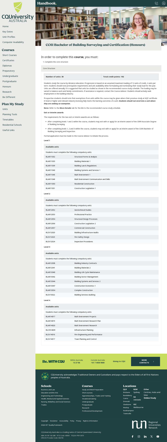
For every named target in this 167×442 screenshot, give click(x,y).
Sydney (137, 392)
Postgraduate (9, 81)
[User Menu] (164, 3)
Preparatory (8, 70)
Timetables (8, 119)
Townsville (127, 413)
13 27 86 (76, 362)
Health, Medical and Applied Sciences (55, 399)
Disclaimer (54, 421)
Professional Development (92, 411)
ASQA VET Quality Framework (51, 425)
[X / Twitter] (151, 436)
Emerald (126, 401)
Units (5, 109)
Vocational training (89, 399)
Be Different (8, 97)
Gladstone (127, 404)
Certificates (8, 60)
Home (5, 26)
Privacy (78, 421)
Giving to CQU (119, 361)
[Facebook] (132, 436)
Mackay (126, 407)
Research (6, 91)
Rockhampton (128, 410)
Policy (72, 421)
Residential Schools (12, 125)
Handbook (47, 3)
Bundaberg (127, 395)
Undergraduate (10, 76)
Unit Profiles (8, 37)
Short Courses (9, 55)
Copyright (44, 421)
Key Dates (7, 31)
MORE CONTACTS (144, 361)
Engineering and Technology (52, 396)
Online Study (150, 398)
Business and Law (48, 390)
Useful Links (8, 130)
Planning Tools (9, 114)
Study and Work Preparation (92, 390)
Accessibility (63, 421)
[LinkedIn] (145, 436)
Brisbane (126, 392)
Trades (44, 405)
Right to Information (90, 421)
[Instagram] (139, 436)
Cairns (125, 398)
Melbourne (138, 407)
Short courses (87, 393)
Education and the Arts (49, 393)
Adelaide (137, 399)
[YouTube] (158, 436)
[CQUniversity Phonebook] (156, 3)
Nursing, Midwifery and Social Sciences (55, 402)
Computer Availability (13, 42)
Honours (6, 86)
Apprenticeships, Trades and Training (96, 396)
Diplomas (7, 65)
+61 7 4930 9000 (97, 362)
